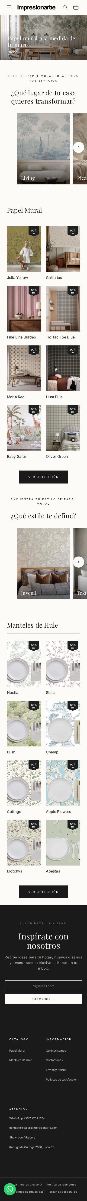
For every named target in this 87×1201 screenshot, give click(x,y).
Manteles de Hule (32, 625)
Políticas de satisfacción (61, 1079)
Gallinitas (54, 277)
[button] (9, 7)
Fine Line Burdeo (21, 337)
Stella (51, 692)
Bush (11, 752)
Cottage (14, 811)
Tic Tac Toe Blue (60, 337)
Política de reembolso (61, 1184)
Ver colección (43, 477)
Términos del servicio (63, 1191)
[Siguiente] (78, 147)
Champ (52, 752)
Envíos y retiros (56, 1069)
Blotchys (14, 871)
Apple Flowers (58, 811)
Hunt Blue (54, 397)
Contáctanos (54, 1060)
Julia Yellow (17, 277)
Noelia (12, 692)
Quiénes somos (56, 1050)
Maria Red (16, 397)
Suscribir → (43, 999)
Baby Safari (17, 456)
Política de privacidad (29, 1191)
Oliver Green (57, 456)
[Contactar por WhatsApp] (10, 1189)
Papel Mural (24, 210)
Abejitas (53, 871)
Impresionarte (29, 1184)
